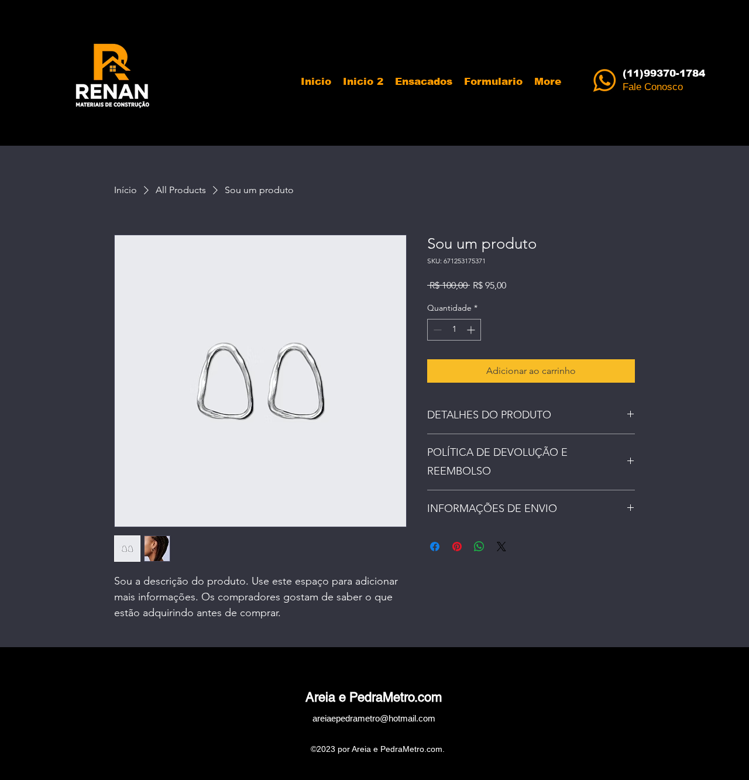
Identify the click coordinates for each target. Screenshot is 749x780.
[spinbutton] (454, 329)
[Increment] (472, 329)
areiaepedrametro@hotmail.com (373, 718)
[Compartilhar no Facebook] (435, 547)
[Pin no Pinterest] (457, 547)
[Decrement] (436, 329)
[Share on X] (501, 547)
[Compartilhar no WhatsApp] (479, 547)
